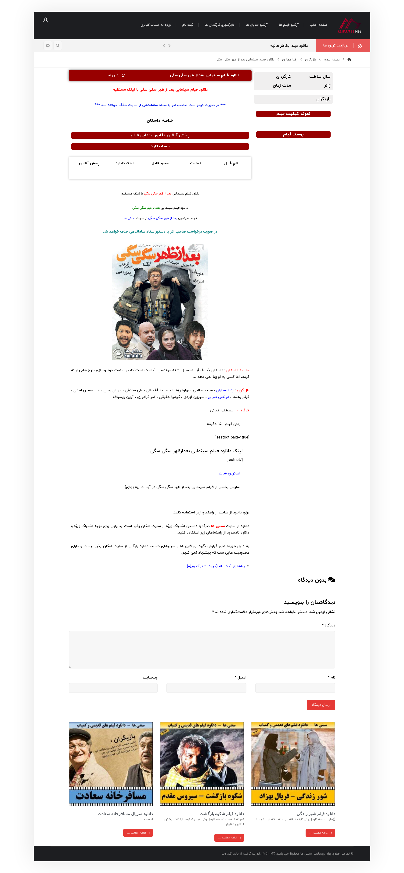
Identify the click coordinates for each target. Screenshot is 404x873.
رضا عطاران (225, 390)
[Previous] (164, 45)
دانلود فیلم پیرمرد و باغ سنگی (284, 45)
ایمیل (240, 677)
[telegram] (47, 45)
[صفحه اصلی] (349, 59)
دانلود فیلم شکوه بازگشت (222, 813)
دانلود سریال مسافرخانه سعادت (125, 813)
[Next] (169, 45)
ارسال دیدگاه (321, 705)
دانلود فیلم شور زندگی (316, 813)
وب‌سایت (150, 677)
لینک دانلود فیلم (196, 451)
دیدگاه (328, 625)
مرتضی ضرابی (218, 396)
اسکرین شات (230, 473)
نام (331, 677)
